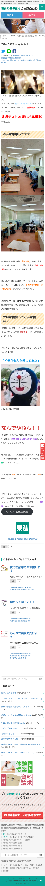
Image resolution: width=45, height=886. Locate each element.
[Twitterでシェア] (3, 52)
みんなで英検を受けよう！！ (24, 635)
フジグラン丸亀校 (16, 658)
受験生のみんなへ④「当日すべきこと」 (18, 752)
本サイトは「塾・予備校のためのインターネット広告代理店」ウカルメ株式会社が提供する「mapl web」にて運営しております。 (22, 882)
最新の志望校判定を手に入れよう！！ (17, 706)
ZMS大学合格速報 (8, 693)
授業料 (12, 868)
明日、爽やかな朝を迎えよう (13, 723)
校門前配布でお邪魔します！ (25, 569)
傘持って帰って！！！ (24, 602)
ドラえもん (5, 60)
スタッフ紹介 (29, 865)
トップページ (4, 36)
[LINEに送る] (9, 52)
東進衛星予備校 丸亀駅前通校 (12, 843)
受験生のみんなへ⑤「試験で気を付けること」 (21, 744)
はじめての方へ (18, 865)
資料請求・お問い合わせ (24, 815)
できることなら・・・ (10, 733)
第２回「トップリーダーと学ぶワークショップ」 (21, 698)
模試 (5, 62)
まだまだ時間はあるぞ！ (11, 728)
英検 (24, 658)
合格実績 (5, 868)
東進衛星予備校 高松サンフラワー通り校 (16, 840)
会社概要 (5, 871)
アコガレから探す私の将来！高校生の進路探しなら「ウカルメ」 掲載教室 (22, 879)
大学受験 (35, 60)
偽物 (11, 60)
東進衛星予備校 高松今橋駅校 (12, 849)
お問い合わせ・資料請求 (30, 868)
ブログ (13, 36)
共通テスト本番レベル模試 (23, 60)
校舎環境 (39, 865)
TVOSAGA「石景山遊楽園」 (17, 511)
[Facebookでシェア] (14, 52)
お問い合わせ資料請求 (42, 453)
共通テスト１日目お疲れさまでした (16, 715)
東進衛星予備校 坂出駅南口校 (27, 36)
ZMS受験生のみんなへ (10, 739)
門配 (32, 590)
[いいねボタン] (4, 546)
